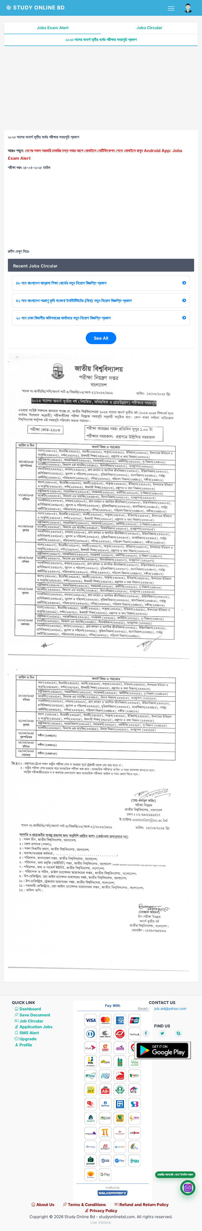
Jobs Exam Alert (53, 27)
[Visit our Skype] (179, 1033)
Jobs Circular (149, 27)
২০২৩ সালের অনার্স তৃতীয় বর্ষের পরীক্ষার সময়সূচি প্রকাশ (101, 39)
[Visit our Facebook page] (146, 1033)
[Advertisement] (101, 88)
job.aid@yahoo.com (170, 1008)
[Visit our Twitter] (162, 1033)
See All (101, 338)
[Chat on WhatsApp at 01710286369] (187, 1189)
